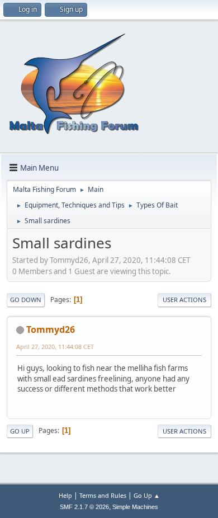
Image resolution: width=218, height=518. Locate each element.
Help (65, 495)
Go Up (20, 431)
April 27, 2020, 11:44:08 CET (55, 346)
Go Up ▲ (147, 495)
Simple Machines (135, 506)
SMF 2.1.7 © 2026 (84, 506)
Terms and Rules (102, 495)
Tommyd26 (50, 329)
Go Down (25, 299)
